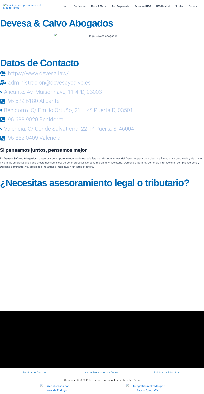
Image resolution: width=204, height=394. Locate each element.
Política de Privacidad (167, 372)
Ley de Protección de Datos (101, 372)
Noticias (179, 6)
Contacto (193, 6)
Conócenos (80, 6)
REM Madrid (162, 6)
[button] (104, 6)
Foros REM (97, 6)
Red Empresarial (120, 6)
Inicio (65, 6)
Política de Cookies (35, 372)
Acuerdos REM (143, 6)
